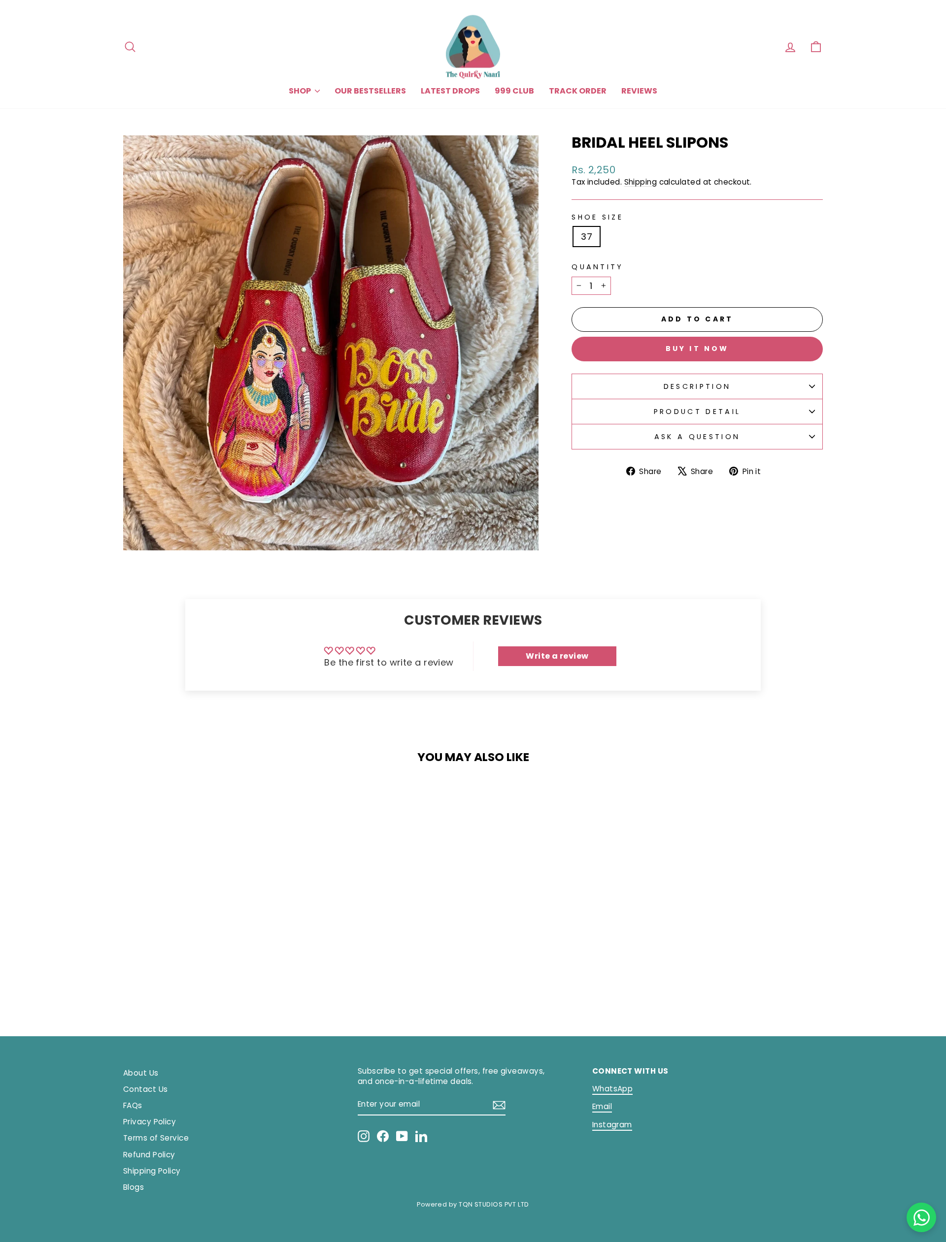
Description (697, 386)
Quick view (206, 942)
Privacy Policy (149, 1121)
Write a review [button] (557, 656)
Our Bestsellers (370, 90)
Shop (300, 90)
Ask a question (697, 437)
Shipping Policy (152, 1171)
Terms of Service (156, 1138)
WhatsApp (612, 1088)
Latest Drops (450, 90)
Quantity (598, 267)
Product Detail (697, 411)
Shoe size (597, 217)
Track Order (578, 90)
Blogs (133, 1187)
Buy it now (697, 348)
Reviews (639, 90)
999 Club (514, 90)
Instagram (612, 1124)
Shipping (640, 182)
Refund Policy (149, 1154)
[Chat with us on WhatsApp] (921, 1217)
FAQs (132, 1105)
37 (586, 236)
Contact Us (145, 1089)
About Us (141, 1073)
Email (602, 1106)
